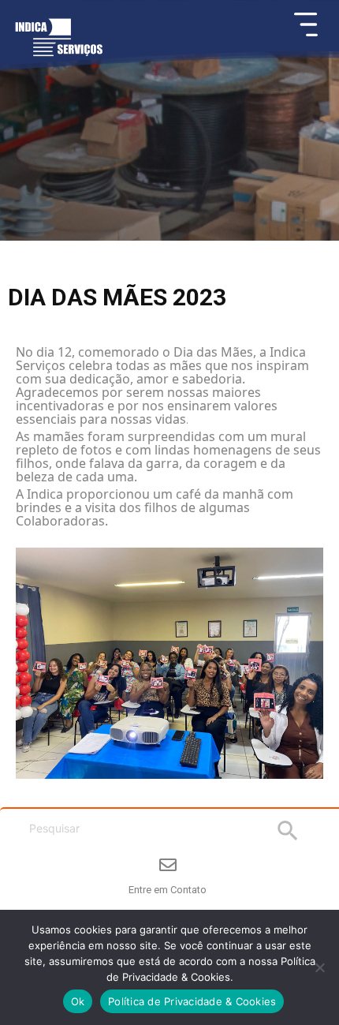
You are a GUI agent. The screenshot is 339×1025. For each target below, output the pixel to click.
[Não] (319, 967)
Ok (78, 1001)
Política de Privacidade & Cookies (192, 1001)
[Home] (58, 44)
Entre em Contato (168, 890)
